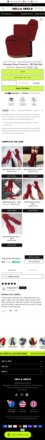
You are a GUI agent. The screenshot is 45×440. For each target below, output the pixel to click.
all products (12, 61)
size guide (36, 83)
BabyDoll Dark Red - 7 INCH (12, 202)
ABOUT (4, 372)
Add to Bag (11, 176)
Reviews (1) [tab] (12, 270)
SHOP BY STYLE (27, 14)
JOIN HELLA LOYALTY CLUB (22, 4)
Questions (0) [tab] (32, 270)
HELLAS (5, 366)
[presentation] (22, 39)
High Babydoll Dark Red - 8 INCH (12, 237)
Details (5, 110)
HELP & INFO (7, 361)
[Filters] (4, 276)
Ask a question (34, 261)
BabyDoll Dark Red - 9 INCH (11, 169)
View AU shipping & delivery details (27, 418)
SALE (17, 14)
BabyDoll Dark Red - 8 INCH (33, 169)
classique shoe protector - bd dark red (30, 61)
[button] (3, 8)
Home (5, 61)
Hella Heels (6, 385)
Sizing (13, 110)
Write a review (34, 257)
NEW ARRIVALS (7, 14)
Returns (37, 110)
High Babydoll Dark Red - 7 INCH (33, 203)
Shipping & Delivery (25, 110)
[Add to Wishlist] (41, 19)
